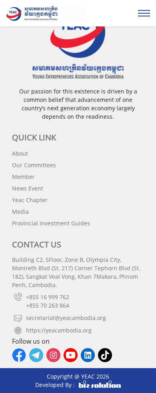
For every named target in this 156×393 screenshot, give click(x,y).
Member (23, 176)
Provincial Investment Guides (51, 223)
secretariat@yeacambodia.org (66, 318)
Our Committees (34, 165)
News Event (27, 188)
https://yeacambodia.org (59, 330)
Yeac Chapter (30, 200)
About (20, 153)
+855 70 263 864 (47, 305)
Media (20, 211)
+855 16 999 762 (47, 297)
